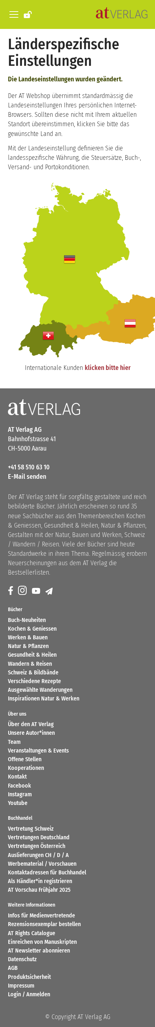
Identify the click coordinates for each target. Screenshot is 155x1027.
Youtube (17, 803)
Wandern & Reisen (30, 663)
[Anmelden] (28, 14)
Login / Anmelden (29, 994)
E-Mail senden (27, 477)
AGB (13, 967)
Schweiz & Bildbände (33, 672)
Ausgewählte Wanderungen (40, 689)
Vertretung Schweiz (31, 828)
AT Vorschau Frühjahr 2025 (39, 889)
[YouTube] (37, 591)
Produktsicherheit (29, 976)
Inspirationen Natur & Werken (43, 698)
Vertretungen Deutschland (39, 837)
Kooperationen (26, 767)
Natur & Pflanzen (28, 646)
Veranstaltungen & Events (38, 750)
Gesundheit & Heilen (32, 654)
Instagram (20, 794)
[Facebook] (11, 591)
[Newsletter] (49, 591)
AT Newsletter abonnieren (39, 950)
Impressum (21, 985)
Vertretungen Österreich (36, 846)
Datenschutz (22, 959)
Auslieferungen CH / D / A (38, 855)
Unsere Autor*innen (31, 732)
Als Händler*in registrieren (40, 881)
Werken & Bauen (28, 637)
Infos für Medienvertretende (41, 915)
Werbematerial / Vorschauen (42, 863)
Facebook (19, 785)
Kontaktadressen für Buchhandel (47, 872)
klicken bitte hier (107, 368)
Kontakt (17, 776)
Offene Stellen (24, 759)
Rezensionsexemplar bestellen (44, 924)
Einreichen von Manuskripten (42, 941)
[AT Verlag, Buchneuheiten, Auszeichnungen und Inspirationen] (122, 14)
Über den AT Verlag (31, 724)
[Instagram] (23, 591)
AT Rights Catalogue (31, 933)
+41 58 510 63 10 (29, 467)
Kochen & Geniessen (32, 628)
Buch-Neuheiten (27, 620)
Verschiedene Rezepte (34, 681)
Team (14, 741)
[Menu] (12, 14)
